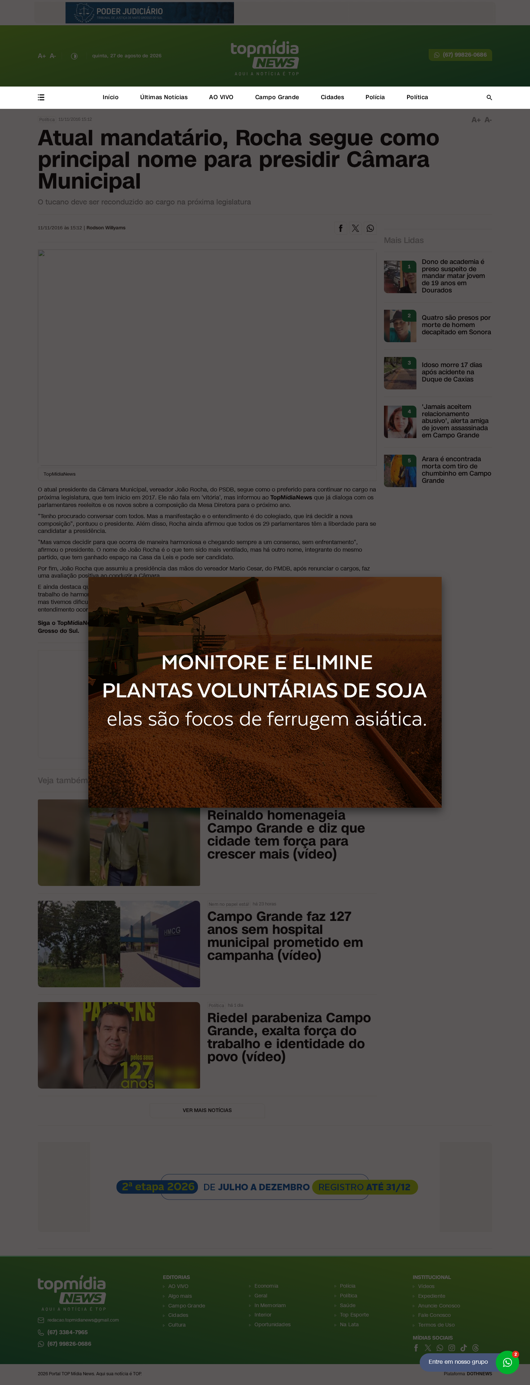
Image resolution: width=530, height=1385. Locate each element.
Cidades (332, 97)
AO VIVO (221, 97)
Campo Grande (277, 97)
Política (417, 97)
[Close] (441, 576)
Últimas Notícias (163, 97)
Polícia (375, 97)
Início (111, 97)
